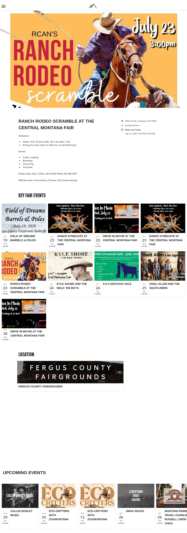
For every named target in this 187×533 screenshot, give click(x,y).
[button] (3, 6)
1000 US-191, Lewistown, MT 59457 (141, 121)
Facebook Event (132, 125)
